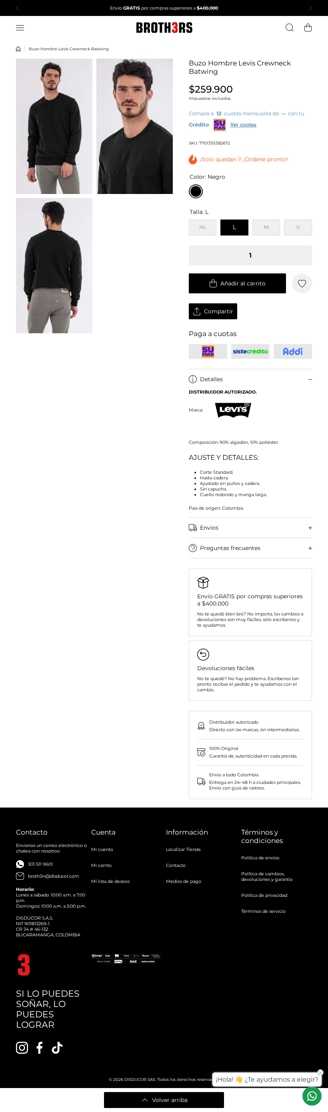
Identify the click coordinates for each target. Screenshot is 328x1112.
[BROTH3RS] (164, 27)
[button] (20, 8)
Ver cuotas (243, 125)
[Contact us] (312, 1096)
